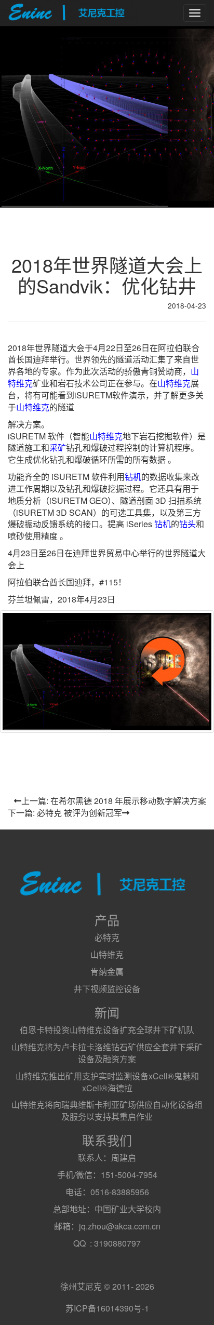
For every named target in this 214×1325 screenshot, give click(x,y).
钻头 (187, 524)
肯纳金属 (107, 972)
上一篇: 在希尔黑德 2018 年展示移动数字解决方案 (113, 801)
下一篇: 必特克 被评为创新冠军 (65, 813)
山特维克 (174, 383)
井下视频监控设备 (107, 989)
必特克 (107, 937)
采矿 (57, 447)
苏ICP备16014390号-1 (107, 1308)
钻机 (133, 477)
